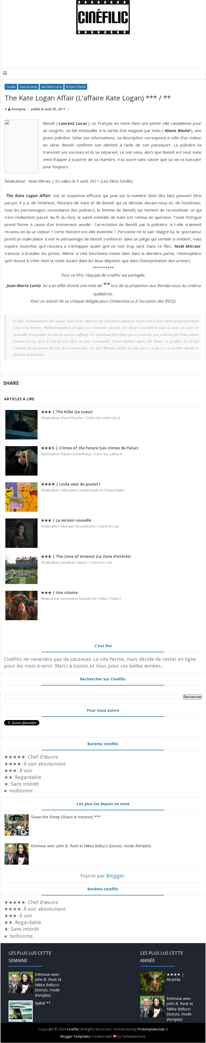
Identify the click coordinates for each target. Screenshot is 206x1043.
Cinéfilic (73, 1029)
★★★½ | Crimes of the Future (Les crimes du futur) (89, 447)
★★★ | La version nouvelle (66, 520)
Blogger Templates (75, 1036)
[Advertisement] (100, 52)
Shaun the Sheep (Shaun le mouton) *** (66, 816)
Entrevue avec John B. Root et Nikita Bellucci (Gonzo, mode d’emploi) (91, 845)
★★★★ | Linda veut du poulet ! (70, 484)
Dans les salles (28, 87)
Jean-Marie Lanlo (51, 87)
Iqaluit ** (43, 1003)
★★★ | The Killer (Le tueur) (67, 411)
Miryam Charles (76, 87)
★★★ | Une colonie (59, 592)
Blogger (115, 875)
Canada (11, 87)
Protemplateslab (151, 1029)
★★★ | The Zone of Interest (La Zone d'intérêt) (86, 556)
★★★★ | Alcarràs (175, 977)
